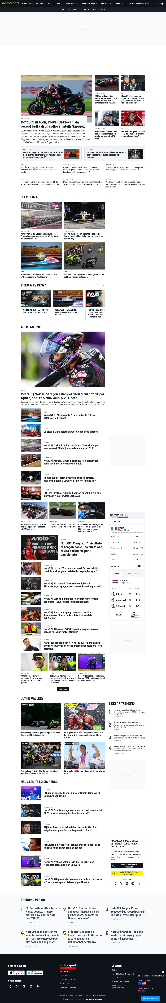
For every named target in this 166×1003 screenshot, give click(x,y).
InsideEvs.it (64, 971)
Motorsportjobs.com (67, 979)
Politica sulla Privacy (98, 996)
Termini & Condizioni (65, 996)
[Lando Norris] (113, 594)
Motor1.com (64, 975)
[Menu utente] (162, 3)
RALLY (118, 3)
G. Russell (120, 606)
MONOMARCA (105, 3)
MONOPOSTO (71, 3)
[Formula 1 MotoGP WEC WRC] (127, 521)
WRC (59, 3)
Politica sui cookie (81, 996)
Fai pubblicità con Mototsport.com (124, 974)
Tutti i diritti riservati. (95, 999)
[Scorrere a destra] (103, 285)
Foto (95, 9)
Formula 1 (26, 3)
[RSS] (139, 883)
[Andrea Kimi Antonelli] (113, 600)
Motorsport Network (77, 999)
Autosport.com (65, 983)
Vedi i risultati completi (135, 614)
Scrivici (114, 970)
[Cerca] (157, 3)
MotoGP (39, 3)
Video (103, 9)
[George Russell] (113, 606)
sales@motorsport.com (120, 982)
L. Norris (119, 594)
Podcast (76, 9)
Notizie (86, 9)
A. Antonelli (121, 600)
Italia (121, 528)
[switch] (140, 566)
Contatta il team (118, 978)
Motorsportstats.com (68, 987)
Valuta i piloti (118, 613)
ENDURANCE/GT (88, 3)
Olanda (123, 580)
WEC (50, 3)
